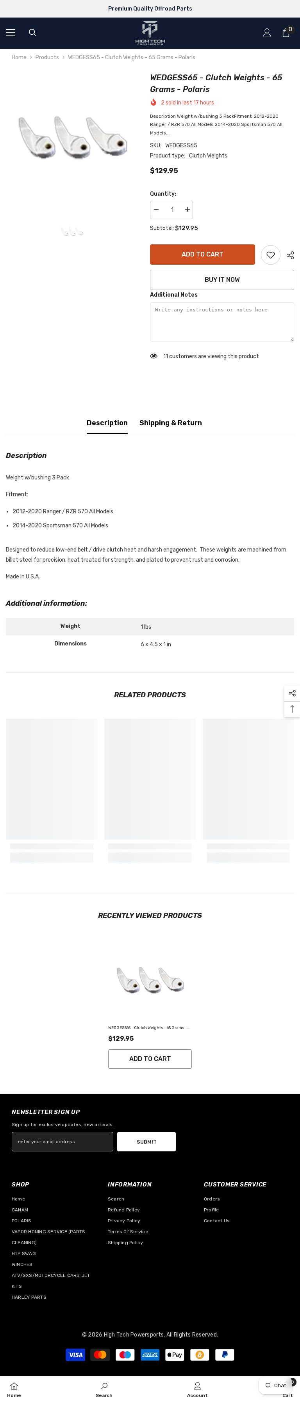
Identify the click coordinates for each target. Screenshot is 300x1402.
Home (19, 57)
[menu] (10, 32)
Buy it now (222, 279)
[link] (270, 255)
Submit (147, 1142)
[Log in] (267, 32)
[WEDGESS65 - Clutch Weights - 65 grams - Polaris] (150, 980)
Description (107, 423)
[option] (72, 138)
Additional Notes (174, 295)
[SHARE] (287, 255)
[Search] (33, 32)
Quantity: (163, 194)
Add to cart (202, 254)
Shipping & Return (170, 423)
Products (47, 57)
